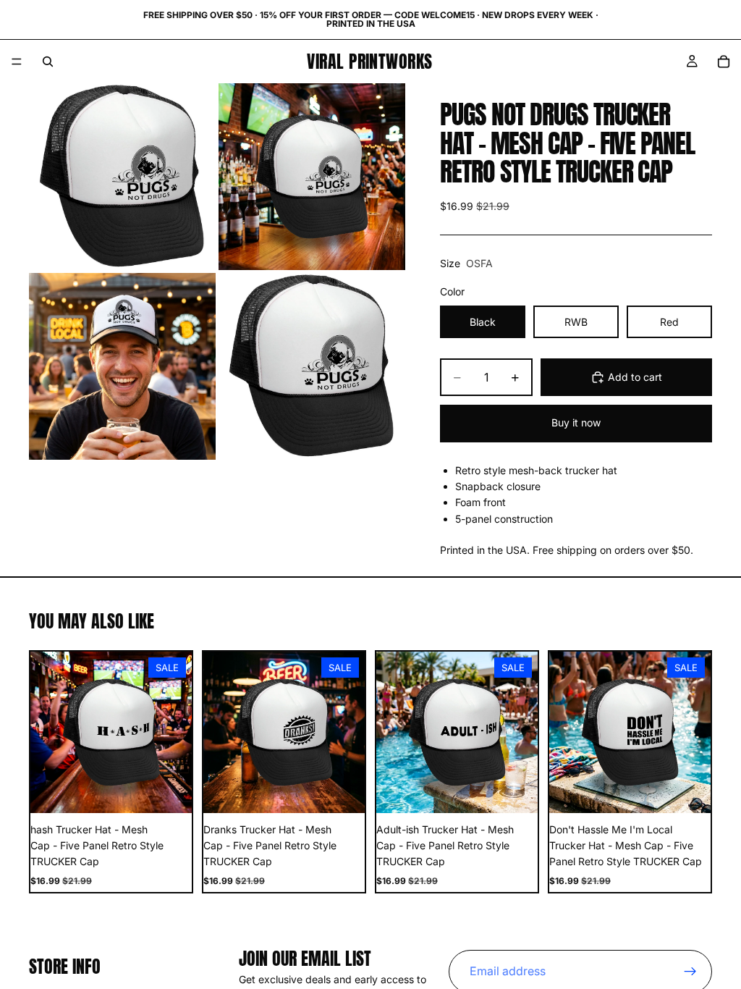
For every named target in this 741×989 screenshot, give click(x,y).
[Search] (48, 61)
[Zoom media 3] (122, 366)
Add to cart (635, 377)
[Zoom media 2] (312, 176)
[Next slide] (176, 732)
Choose (181, 790)
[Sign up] (690, 971)
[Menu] (16, 61)
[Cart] (724, 61)
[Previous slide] (46, 732)
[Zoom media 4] (312, 366)
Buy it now (576, 422)
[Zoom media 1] (122, 176)
